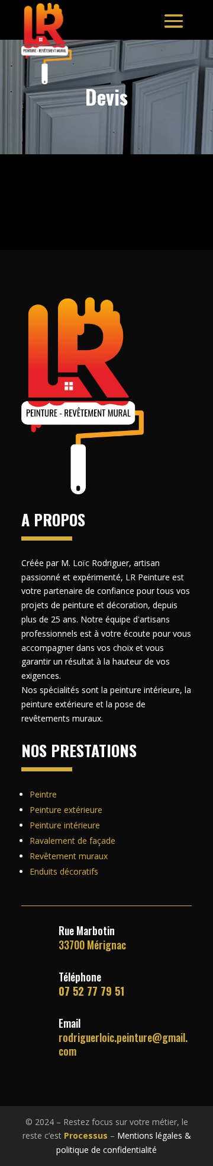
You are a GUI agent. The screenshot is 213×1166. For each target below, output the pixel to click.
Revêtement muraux (69, 856)
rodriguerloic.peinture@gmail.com (123, 1044)
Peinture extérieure (66, 809)
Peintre (43, 794)
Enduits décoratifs (64, 871)
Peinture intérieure (65, 825)
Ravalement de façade (72, 840)
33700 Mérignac (92, 937)
